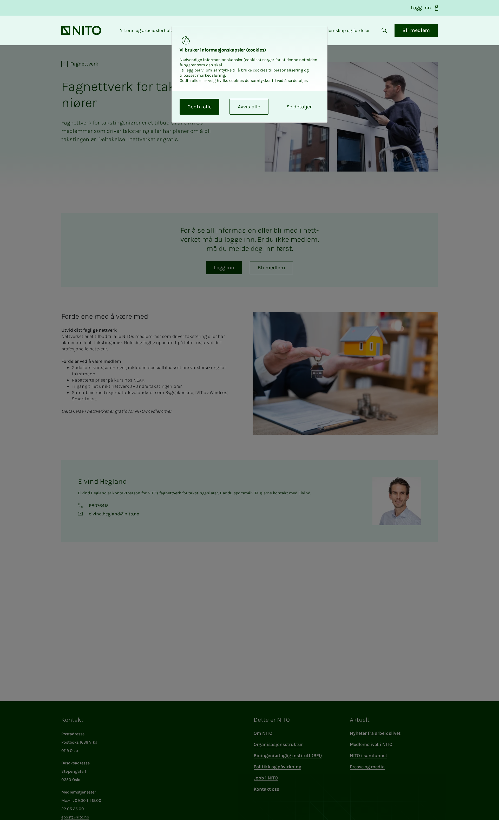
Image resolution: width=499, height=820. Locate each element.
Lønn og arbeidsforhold (148, 30)
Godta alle (199, 107)
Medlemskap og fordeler (344, 30)
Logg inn (421, 8)
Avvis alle (249, 107)
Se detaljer (299, 107)
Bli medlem (416, 30)
